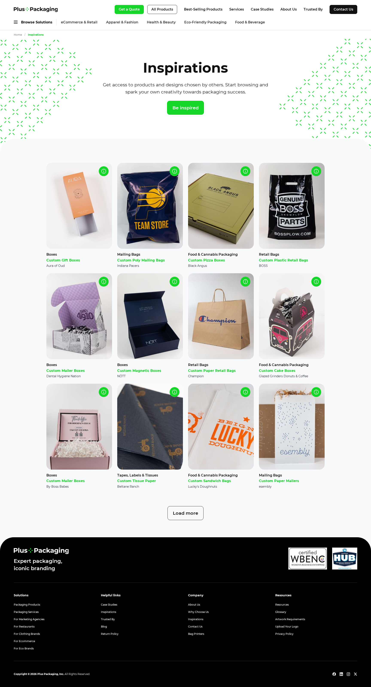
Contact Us (343, 9)
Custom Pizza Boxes (206, 260)
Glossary (280, 612)
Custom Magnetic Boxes (139, 371)
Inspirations (36, 34)
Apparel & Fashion (122, 22)
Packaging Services (26, 612)
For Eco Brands (24, 648)
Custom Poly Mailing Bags (141, 260)
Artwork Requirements (290, 619)
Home (18, 34)
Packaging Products (27, 604)
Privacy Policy (284, 633)
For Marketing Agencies (29, 619)
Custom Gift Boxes (63, 260)
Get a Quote (129, 9)
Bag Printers (196, 633)
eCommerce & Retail (79, 22)
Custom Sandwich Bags (209, 481)
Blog (104, 626)
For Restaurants (24, 626)
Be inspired (185, 107)
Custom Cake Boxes (277, 371)
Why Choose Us (198, 612)
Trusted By (313, 9)
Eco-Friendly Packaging (205, 22)
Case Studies (262, 9)
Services (236, 9)
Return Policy (110, 633)
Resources (282, 604)
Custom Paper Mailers (279, 481)
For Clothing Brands (27, 633)
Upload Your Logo (286, 626)
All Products (162, 9)
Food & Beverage (250, 22)
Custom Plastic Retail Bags (283, 260)
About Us (288, 9)
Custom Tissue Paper (136, 481)
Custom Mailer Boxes (65, 371)
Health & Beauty (161, 22)
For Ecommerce (24, 641)
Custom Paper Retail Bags (212, 371)
